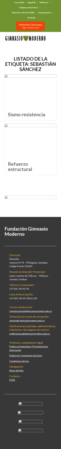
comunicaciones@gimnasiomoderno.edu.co (30, 311)
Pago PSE (32, 2)
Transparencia (44, 12)
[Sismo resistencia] (30, 91)
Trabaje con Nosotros (28, 7)
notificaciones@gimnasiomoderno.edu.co (29, 333)
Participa (31, 17)
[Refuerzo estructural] (30, 141)
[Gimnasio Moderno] (25, 38)
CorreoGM (19, 2)
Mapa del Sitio (16, 370)
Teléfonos (43, 2)
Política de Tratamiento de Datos (25, 355)
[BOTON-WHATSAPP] (30, 431)
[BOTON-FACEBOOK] (31, 404)
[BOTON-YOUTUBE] (30, 422)
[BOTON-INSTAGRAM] (30, 413)
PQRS (12, 380)
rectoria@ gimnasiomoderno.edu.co (27, 320)
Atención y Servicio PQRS (23, 12)
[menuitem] (19, 2)
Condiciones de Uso (19, 361)
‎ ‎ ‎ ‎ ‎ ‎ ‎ (43, 7)
